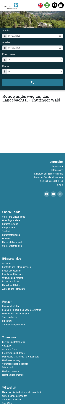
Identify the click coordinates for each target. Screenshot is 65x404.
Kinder (5, 66)
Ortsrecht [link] (6, 238)
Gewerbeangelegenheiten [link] (14, 396)
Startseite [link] (56, 162)
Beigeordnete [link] (8, 227)
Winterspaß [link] (7, 367)
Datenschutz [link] (57, 170)
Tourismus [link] (9, 337)
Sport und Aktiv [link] (9, 317)
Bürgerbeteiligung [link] (11, 235)
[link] (39, 5)
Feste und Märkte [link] (10, 306)
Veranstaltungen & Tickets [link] (15, 363)
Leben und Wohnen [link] (11, 270)
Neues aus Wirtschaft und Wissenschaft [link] (21, 392)
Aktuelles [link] (6, 263)
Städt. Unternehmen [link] (12, 245)
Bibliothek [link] (7, 321)
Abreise (6, 42)
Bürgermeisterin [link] (10, 224)
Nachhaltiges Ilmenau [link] (13, 374)
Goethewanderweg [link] (11, 360)
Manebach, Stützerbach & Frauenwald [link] (20, 356)
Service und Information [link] (14, 342)
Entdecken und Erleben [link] (13, 353)
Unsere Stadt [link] (11, 212)
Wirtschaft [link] (9, 387)
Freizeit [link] (7, 301)
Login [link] (60, 184)
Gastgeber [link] (7, 345)
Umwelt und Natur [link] (11, 285)
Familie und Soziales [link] (12, 274)
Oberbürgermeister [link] (11, 220)
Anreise (6, 30)
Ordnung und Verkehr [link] (12, 277)
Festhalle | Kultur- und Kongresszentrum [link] (22, 310)
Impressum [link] (57, 166)
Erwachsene (8, 54)
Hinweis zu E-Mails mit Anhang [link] (48, 177)
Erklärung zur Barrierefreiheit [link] (48, 173)
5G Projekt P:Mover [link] (11, 399)
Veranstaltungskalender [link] (14, 324)
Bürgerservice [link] (11, 258)
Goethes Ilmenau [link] (10, 371)
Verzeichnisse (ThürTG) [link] (51, 180)
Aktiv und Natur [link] (9, 349)
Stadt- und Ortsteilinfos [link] (13, 216)
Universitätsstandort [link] (12, 242)
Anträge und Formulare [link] (13, 288)
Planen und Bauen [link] (11, 281)
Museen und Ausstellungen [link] (15, 313)
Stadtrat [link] (6, 231)
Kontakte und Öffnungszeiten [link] (16, 267)
